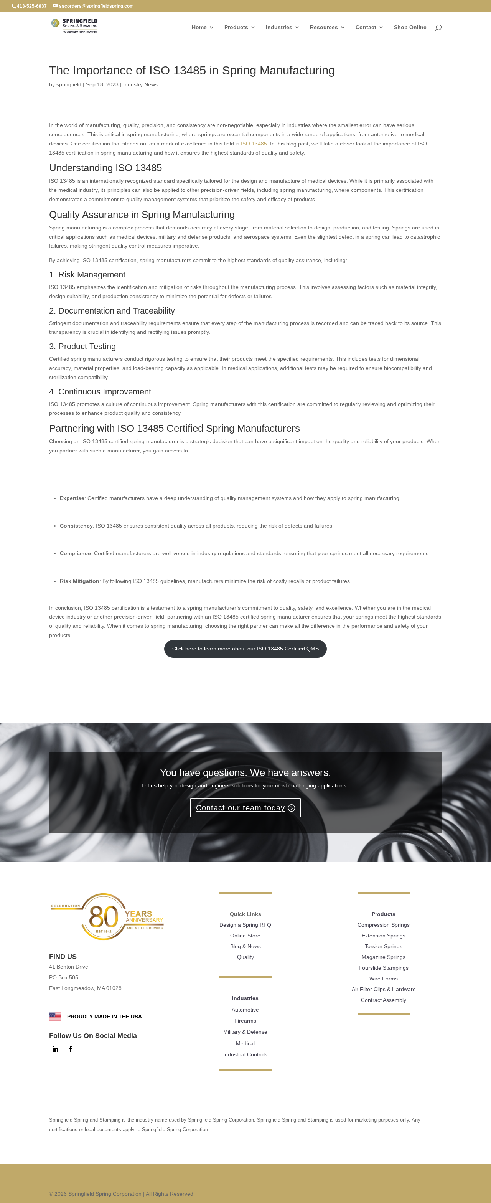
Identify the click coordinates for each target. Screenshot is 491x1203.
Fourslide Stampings (384, 968)
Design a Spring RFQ (245, 925)
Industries (279, 27)
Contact (366, 27)
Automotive (245, 1010)
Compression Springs (384, 925)
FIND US (63, 956)
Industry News (140, 84)
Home (199, 27)
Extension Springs (383, 935)
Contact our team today (240, 808)
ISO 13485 (254, 143)
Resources (324, 27)
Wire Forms (383, 978)
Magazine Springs (383, 957)
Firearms (245, 1021)
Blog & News (245, 946)
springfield (68, 84)
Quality (245, 957)
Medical (245, 1043)
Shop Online (410, 27)
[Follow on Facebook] (70, 1049)
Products (236, 27)
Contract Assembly (383, 1000)
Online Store (245, 935)
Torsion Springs (383, 946)
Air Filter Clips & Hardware (384, 989)
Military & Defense (245, 1032)
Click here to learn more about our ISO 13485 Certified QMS (245, 648)
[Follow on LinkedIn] (55, 1049)
